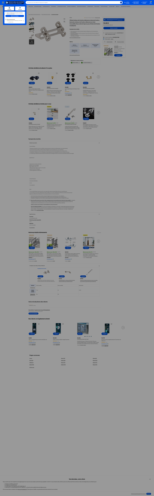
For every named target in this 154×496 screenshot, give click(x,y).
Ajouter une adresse (14, 15)
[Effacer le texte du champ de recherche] (118, 2)
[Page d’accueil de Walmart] (3, 2)
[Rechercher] (121, 2)
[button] (135, 2)
